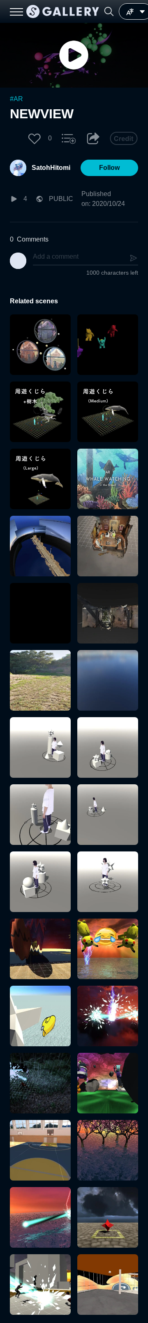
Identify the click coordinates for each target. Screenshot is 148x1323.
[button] (109, 11)
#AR (16, 98)
